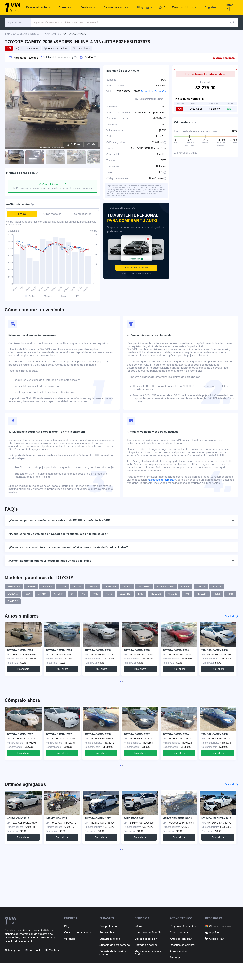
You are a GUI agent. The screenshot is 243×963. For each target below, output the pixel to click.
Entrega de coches (146, 944)
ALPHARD (110, 586)
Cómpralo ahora (109, 926)
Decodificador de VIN (147, 938)
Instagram (14, 950)
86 (72, 594)
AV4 (187, 594)
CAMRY (42, 594)
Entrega (64, 7)
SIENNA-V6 (14, 586)
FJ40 (140, 594)
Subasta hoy (107, 932)
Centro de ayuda (180, 932)
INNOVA (92, 586)
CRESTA (58, 594)
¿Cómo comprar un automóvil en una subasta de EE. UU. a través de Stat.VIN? (59, 520)
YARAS (201, 586)
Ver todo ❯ (231, 616)
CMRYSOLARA (165, 586)
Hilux (230, 594)
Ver (93, 144)
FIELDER (156, 594)
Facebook (35, 950)
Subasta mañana (109, 938)
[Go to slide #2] (34, 157)
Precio (22, 213)
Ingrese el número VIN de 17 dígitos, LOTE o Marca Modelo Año (66, 22)
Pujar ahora (23, 669)
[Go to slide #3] (55, 157)
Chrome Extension (220, 926)
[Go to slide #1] (14, 157)
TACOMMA (144, 586)
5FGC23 (172, 594)
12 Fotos (75, 144)
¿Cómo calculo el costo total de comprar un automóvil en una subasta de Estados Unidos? (68, 547)
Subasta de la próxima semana (113, 953)
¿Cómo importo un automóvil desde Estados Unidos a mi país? (49, 560)
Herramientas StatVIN (148, 932)
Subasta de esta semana (114, 944)
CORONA (13, 594)
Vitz (83, 594)
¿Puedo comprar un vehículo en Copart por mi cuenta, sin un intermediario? (58, 533)
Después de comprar (182, 944)
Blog (140, 7)
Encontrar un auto (134, 267)
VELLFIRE (125, 594)
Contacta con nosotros (78, 932)
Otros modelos (52, 213)
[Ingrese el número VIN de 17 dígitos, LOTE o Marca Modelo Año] (232, 22)
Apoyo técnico (178, 951)
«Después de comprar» (162, 479)
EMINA (77, 586)
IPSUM (31, 586)
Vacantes (69, 938)
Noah (217, 594)
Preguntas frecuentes (183, 926)
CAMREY (13, 601)
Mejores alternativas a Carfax (148, 953)
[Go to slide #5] (96, 157)
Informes (140, 926)
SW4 (27, 594)
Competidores (82, 213)
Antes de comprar (181, 938)
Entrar (229, 5)
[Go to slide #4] (76, 157)
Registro (210, 7)
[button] (18, 22)
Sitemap (175, 957)
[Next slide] (94, 105)
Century (185, 586)
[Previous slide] (10, 105)
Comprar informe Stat (151, 99)
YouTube (54, 950)
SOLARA (47, 586)
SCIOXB (216, 586)
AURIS (126, 586)
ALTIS (109, 594)
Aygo (95, 594)
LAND (63, 586)
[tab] (120, 681)
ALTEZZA (201, 594)
